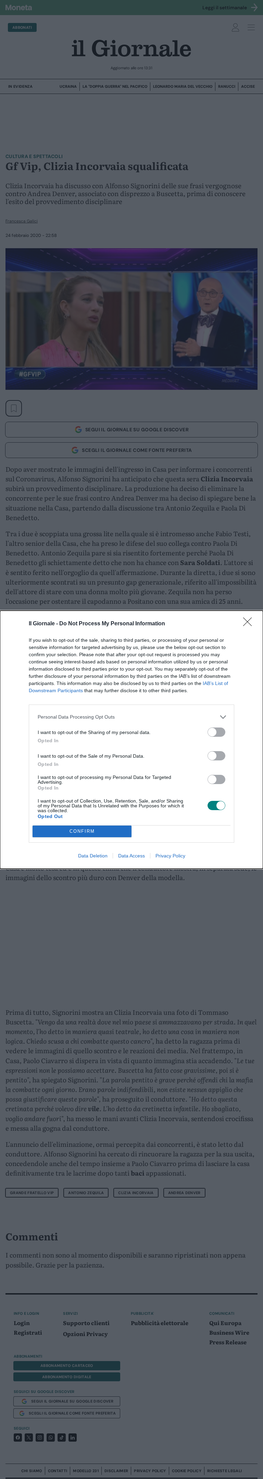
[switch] (216, 732)
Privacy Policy (170, 855)
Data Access (131, 855)
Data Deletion (93, 855)
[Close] (249, 623)
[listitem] (131, 717)
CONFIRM (82, 831)
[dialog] (131, 740)
